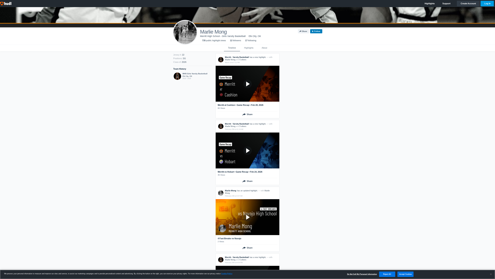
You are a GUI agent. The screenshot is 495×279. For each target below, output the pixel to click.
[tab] (232, 48)
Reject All (387, 274)
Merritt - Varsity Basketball (237, 57)
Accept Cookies (405, 274)
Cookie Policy (226, 274)
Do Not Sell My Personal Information (362, 274)
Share (304, 31)
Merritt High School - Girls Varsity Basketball (223, 36)
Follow (317, 31)
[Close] (491, 274)
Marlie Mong (230, 60)
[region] (247, 274)
